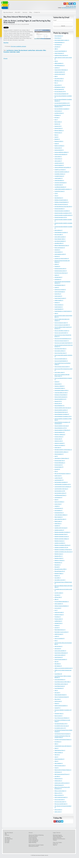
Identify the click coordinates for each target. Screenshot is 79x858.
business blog (58, 147)
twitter (56, 748)
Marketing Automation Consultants (62, 532)
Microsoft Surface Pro (60, 571)
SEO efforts (58, 663)
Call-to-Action (58, 156)
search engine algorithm (60, 650)
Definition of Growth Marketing (62, 202)
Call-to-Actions (58, 158)
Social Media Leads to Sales (61, 684)
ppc (56, 610)
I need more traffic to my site (61, 392)
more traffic (58, 577)
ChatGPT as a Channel (60, 169)
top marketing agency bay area (62, 725)
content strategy (59, 178)
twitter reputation (59, 752)
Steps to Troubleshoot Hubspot (62, 696)
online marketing (59, 603)
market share (58, 523)
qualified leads (58, 621)
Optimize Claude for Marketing (62, 605)
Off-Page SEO (58, 597)
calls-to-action (39, 50)
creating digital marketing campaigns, (63, 189)
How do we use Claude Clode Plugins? (63, 342)
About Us (55, 845)
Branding (57, 139)
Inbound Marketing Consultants (62, 414)
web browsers (58, 772)
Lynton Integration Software (61, 514)
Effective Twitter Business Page (62, 245)
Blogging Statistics (59, 130)
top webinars (58, 741)
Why (6, 833)
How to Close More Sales (61, 353)
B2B (56, 76)
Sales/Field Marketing (58, 836)
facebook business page (60, 268)
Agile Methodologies (60, 65)
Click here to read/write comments (18, 46)
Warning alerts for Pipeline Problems (63, 769)
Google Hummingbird (60, 291)
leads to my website (59, 501)
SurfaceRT (57, 707)
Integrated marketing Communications (63, 449)
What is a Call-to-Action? (60, 790)
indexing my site (59, 441)
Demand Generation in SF (61, 217)
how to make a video (60, 372)
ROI (56, 640)
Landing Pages (31, 50)
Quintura (57, 625)
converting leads (59, 184)
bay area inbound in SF (60, 91)
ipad (56, 456)
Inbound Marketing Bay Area (61, 412)
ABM (56, 48)
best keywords (58, 111)
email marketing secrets (60, 254)
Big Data (57, 117)
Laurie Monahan (11, 24)
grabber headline (59, 300)
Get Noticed (7, 837)
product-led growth (59, 612)
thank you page (58, 715)
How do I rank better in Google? (62, 330)
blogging (57, 124)
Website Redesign (59, 785)
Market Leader (58, 521)
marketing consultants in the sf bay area (64, 551)
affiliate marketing (59, 63)
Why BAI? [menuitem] (17, 12)
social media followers (60, 679)
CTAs (56, 195)
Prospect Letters (59, 618)
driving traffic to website (60, 236)
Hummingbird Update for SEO (61, 390)
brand (56, 137)
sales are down (58, 646)
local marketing (58, 510)
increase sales (58, 438)
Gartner (57, 275)
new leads (57, 595)
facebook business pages (61, 270)
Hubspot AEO (58, 383)
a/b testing (57, 46)
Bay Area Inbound (23, 50)
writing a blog (58, 811)
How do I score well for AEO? (61, 332)
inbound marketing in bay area (62, 425)
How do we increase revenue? (62, 340)
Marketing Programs (57, 835)
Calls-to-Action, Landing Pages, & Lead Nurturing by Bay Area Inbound (27, 22)
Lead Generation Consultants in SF (63, 484)
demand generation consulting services (63, 215)
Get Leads (7, 841)
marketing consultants (60, 543)
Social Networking (59, 688)
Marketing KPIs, (58, 556)
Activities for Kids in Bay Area (61, 55)
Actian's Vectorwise (59, 53)
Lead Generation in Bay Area (61, 488)
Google (57, 287)
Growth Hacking (59, 306)
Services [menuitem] (25, 12)
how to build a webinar (60, 350)
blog (56, 119)
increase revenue (59, 436)
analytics (57, 67)
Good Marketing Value (60, 285)
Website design (58, 778)
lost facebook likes (59, 512)
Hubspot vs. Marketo (59, 386)
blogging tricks (58, 132)
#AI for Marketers (59, 35)
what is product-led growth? (61, 797)
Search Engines (59, 657)
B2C (56, 82)
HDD (56, 313)
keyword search (59, 464)
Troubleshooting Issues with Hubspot (63, 746)
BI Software (58, 115)
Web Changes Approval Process (62, 774)
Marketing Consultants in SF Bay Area (63, 549)
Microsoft (57, 567)
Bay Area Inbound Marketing (61, 93)
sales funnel (58, 648)
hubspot (16, 50)
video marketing (59, 763)
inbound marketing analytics (61, 410)
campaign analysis (59, 163)
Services (31, 832)
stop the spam (58, 701)
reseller (18, 52)
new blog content (59, 592)
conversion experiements (61, 182)
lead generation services (60, 493)
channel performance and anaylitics (63, 167)
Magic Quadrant (59, 517)
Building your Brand (59, 145)
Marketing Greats (59, 553)
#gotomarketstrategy (59, 42)
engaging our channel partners (62, 258)
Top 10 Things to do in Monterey (62, 717)
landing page (58, 475)
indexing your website (60, 445)
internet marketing (59, 454)
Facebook (57, 266)
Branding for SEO (59, 141)
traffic (56, 743)
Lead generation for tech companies (63, 486)
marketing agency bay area (61, 527)
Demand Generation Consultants (62, 210)
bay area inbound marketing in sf (62, 103)
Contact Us (55, 843)
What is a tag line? (59, 795)
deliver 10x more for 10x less (61, 204)
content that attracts (59, 180)
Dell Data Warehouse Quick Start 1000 (63, 206)
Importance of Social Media (61, 394)
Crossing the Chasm (59, 191)
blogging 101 (58, 126)
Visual (57, 767)
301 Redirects (58, 44)
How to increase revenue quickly (62, 366)
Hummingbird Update (60, 388)
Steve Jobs (58, 699)
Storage (57, 703)
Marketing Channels (59, 540)
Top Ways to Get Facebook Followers (63, 739)
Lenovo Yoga (58, 504)
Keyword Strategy (59, 467)
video (56, 761)
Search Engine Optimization (61, 652)
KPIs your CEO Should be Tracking (63, 473)
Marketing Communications (59, 838)
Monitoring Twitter (59, 573)
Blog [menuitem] (30, 12)
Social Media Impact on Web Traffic (63, 681)
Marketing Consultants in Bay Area (62, 545)
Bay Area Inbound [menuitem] (8, 12)
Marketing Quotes (59, 558)
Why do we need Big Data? (61, 803)
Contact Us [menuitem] (37, 12)
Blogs (56, 134)
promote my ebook (59, 614)
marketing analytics (59, 530)
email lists (57, 249)
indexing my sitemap (60, 443)
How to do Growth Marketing (61, 361)
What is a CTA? (58, 793)
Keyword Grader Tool (60, 460)
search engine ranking (60, 655)
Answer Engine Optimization (61, 69)
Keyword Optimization (60, 462)
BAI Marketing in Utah (60, 87)
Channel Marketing (57, 837)
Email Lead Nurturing (60, 247)
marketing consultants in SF (61, 547)
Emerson (57, 256)
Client (54, 842)
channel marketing (59, 165)
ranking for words (59, 634)
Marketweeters (58, 562)
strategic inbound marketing (61, 705)
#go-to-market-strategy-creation (62, 40)
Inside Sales (13, 52)
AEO (56, 61)
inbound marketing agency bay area (63, 407)
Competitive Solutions (60, 173)
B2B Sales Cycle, (59, 80)
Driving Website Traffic (60, 239)
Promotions (6, 52)
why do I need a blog (60, 799)
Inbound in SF (58, 401)
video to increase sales (60, 765)
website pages (58, 780)
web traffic (57, 776)
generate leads (58, 277)
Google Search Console (60, 298)
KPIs (56, 471)
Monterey (57, 575)
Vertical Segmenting (59, 759)
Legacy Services (56, 832)
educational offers (59, 243)
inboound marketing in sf (60, 399)
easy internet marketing (60, 241)
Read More (6, 42)
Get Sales (7, 842)
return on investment (59, 638)
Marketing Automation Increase (62, 536)
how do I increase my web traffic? (62, 324)
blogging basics (59, 128)
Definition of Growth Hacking (61, 200)
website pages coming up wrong (62, 783)
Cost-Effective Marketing (60, 187)
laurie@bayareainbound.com (69, 7)
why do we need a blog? (60, 801)
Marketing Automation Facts (61, 534)
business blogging (59, 150)
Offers (44, 50)
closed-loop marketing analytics (62, 171)
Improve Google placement (61, 396)
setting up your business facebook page (64, 668)
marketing (57, 525)
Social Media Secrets (60, 686)
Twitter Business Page (60, 750)
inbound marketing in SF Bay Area (62, 430)
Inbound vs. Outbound (60, 434)
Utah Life (57, 754)
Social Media (58, 673)
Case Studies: (59, 842)
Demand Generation (59, 208)
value (56, 756)
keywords (57, 469)
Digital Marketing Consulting (61, 232)
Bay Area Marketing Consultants (62, 108)
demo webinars (58, 230)
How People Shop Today (60, 348)
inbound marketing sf (60, 432)
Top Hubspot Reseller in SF (61, 723)
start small (57, 692)
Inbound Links (58, 403)
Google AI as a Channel (60, 289)
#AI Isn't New (58, 38)
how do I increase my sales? (61, 322)
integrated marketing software (61, 451)
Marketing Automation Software (62, 538)
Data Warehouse (59, 197)
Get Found (7, 840)
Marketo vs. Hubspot (59, 560)
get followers (58, 279)
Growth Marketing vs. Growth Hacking (63, 311)
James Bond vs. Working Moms (62, 458)
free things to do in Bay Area (61, 272)
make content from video (60, 519)
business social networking (61, 154)
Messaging (58, 564)
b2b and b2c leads (59, 78)
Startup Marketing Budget (61, 694)
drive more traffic (59, 234)
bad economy (58, 85)
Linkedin (57, 506)
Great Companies (59, 304)
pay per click (58, 608)
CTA (56, 193)
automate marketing (60, 72)
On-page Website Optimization (62, 601)
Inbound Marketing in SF (61, 428)
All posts (5, 58)
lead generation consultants (61, 482)
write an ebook (58, 809)
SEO (56, 661)
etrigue (57, 264)
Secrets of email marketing (61, 659)
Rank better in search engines (62, 632)
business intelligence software (62, 152)
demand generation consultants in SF (63, 213)
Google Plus (58, 293)
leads (56, 499)
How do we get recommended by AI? (63, 338)
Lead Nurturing (10, 50)
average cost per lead (60, 74)
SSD (56, 690)
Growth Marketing (59, 309)
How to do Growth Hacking (61, 358)
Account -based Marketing (61, 51)
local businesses (59, 508)
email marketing (59, 252)
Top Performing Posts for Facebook (63, 733)
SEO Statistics (58, 666)
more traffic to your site (60, 580)
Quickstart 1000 (58, 623)
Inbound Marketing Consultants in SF (63, 416)
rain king (57, 627)
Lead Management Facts (60, 495)
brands (57, 143)
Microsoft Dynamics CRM (61, 569)
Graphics (57, 302)
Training (54, 840)
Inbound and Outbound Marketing (36, 835)
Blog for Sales (58, 121)
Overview (7, 835)
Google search (58, 296)
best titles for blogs (59, 113)
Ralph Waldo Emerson (60, 629)
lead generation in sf (60, 490)
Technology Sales (59, 713)
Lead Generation (59, 480)
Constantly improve (59, 176)
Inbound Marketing (59, 405)
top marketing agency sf (60, 728)
